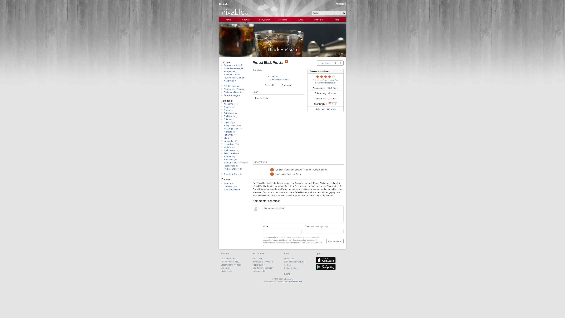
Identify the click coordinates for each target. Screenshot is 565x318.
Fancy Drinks (230, 125)
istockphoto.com (295, 281)
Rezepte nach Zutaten (234, 77)
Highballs (228, 131)
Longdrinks (229, 144)
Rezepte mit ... (230, 71)
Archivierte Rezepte (233, 174)
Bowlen (227, 110)
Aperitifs (227, 106)
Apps (300, 19)
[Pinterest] (289, 274)
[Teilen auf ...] (335, 63)
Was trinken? (230, 80)
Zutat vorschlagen (232, 189)
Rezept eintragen (232, 95)
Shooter (227, 156)
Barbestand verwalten (262, 261)
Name (265, 226)
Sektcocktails (230, 153)
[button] (341, 63)
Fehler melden (291, 267)
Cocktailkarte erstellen (262, 267)
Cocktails (246, 19)
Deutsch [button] (223, 4)
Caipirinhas (229, 113)
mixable (234, 11)
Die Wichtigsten (231, 186)
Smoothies (229, 159)
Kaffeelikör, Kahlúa (280, 79)
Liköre (226, 137)
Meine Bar (318, 19)
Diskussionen (227, 270)
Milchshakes (229, 150)
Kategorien (227, 100)
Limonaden (229, 140)
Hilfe (337, 19)
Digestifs (228, 122)
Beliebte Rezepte (232, 86)
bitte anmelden (329, 82)
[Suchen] (344, 13)
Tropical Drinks (230, 168)
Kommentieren (335, 241)
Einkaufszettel (258, 270)
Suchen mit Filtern (232, 74)
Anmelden (341, 3)
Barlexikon (228, 183)
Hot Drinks (228, 134)
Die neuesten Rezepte (234, 89)
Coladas (227, 119)
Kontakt (287, 264)
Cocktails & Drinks (229, 258)
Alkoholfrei (228, 103)
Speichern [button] (325, 62)
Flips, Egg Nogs (231, 128)
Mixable (225, 253)
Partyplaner (264, 19)
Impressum (289, 258)
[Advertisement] (298, 136)
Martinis (227, 147)
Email (316, 226)
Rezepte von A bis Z (233, 65)
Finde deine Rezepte (233, 68)
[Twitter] (286, 274)
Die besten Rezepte (233, 92)
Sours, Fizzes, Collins (234, 162)
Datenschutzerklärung (294, 261)
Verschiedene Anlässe (231, 264)
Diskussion (282, 19)
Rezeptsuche (258, 264)
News (228, 19)
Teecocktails (229, 165)
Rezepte (226, 62)
